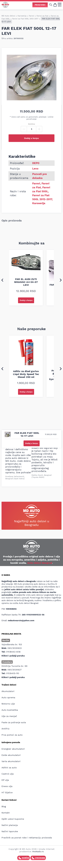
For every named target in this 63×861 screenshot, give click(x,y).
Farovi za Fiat (42, 16)
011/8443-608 (13, 651)
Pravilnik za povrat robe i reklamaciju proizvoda (27, 837)
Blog (4, 806)
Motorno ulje (8, 703)
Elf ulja (5, 780)
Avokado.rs (38, 851)
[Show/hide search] (50, 4)
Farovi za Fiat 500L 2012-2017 (25, 19)
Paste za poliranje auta (14, 722)
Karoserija (22, 16)
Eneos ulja (7, 786)
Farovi (31, 16)
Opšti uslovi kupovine (13, 819)
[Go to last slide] (2, 280)
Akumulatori (8, 691)
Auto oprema (8, 697)
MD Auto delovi (8, 16)
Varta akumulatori (11, 761)
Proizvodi (40, 5)
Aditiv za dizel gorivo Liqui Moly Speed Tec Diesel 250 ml (26, 374)
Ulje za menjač (9, 716)
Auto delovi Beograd (39, 562)
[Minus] (24, 129)
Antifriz (5, 728)
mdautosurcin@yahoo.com (21, 620)
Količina (31, 124)
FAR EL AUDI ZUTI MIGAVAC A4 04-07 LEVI (26, 282)
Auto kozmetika (10, 710)
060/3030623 (14, 648)
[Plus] (39, 129)
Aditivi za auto (9, 767)
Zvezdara (40, 858)
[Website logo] (5, 5)
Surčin (25, 858)
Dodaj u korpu (31, 138)
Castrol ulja (8, 774)
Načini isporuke (10, 831)
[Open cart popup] (55, 4)
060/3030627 (14, 669)
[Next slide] (60, 280)
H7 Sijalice (7, 792)
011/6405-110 (12, 673)
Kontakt (6, 812)
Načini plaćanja (10, 825)
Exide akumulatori (11, 755)
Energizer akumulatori (13, 749)
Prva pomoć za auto (12, 735)
